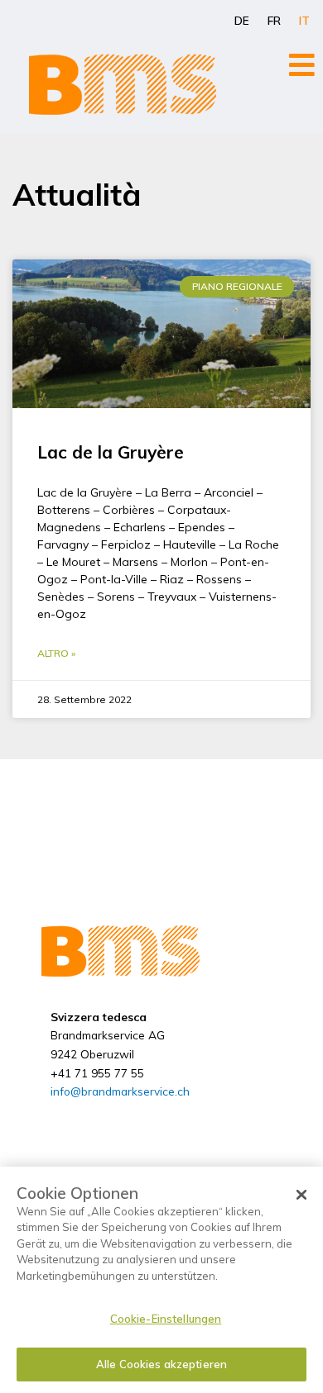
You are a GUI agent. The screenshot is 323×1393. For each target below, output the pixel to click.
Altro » (56, 653)
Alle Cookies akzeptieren (161, 1364)
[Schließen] (301, 1194)
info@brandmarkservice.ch (120, 1091)
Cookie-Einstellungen (166, 1318)
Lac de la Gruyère (110, 452)
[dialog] (161, 1280)
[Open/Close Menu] (301, 64)
